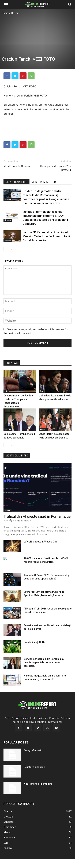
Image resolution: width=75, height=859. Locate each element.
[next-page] (11, 249)
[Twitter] (15, 75)
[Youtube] (56, 727)
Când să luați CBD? (34, 642)
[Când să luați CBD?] (12, 646)
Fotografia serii (33, 750)
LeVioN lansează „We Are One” (41, 541)
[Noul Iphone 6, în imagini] (12, 788)
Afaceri (7, 510)
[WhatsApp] (31, 75)
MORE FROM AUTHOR (44, 182)
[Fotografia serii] (12, 755)
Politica (8, 429)
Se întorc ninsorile (34, 767)
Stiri (6, 391)
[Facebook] (6, 75)
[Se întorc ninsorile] (12, 771)
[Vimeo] (37, 727)
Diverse (15, 13)
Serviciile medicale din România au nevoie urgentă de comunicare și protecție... (44, 662)
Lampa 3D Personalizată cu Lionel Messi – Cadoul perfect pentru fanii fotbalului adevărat (46, 236)
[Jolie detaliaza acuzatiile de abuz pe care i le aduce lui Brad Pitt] (55, 381)
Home (5, 13)
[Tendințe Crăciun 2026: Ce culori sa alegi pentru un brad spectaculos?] (12, 579)
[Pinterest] (23, 75)
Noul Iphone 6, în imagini (38, 783)
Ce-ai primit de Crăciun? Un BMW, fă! (56, 168)
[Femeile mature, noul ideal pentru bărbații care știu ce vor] (12, 630)
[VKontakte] (46, 727)
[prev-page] (5, 249)
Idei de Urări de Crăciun (16, 166)
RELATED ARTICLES (16, 182)
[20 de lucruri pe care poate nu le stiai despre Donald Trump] (55, 419)
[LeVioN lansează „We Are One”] (12, 546)
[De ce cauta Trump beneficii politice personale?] (19, 419)
